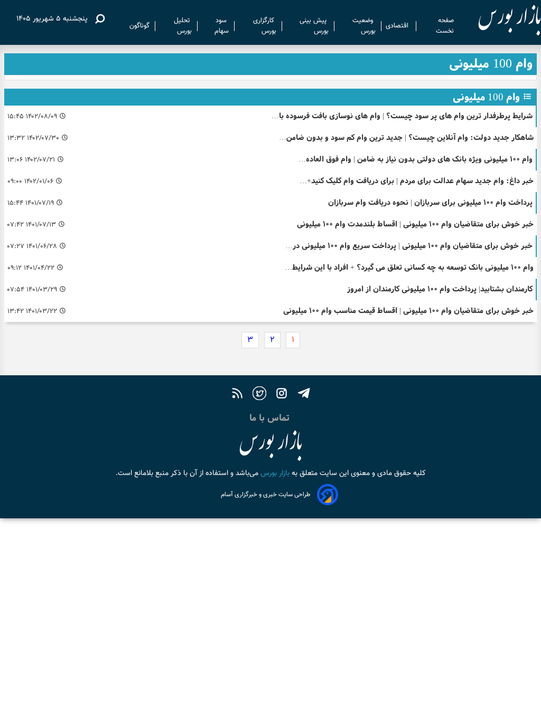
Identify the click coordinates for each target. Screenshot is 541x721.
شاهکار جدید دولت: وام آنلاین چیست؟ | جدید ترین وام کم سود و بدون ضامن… (406, 137)
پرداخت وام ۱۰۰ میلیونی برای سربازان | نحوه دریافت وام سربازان (430, 202)
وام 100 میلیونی (486, 97)
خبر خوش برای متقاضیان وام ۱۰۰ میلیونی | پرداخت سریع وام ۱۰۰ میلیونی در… (409, 245)
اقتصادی (398, 26)
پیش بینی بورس (314, 25)
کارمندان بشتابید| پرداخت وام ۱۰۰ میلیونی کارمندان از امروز (440, 289)
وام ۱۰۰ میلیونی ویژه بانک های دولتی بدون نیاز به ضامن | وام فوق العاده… (416, 159)
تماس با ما (270, 418)
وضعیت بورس (364, 25)
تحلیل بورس (183, 25)
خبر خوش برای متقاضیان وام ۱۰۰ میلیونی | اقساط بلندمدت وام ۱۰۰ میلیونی (415, 224)
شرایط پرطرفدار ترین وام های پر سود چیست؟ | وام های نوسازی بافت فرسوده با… (402, 115)
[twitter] (259, 394)
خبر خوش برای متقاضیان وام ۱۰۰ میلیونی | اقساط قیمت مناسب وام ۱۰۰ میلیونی (408, 310)
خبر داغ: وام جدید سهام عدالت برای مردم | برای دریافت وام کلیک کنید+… (417, 180)
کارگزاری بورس (264, 25)
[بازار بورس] (500, 20)
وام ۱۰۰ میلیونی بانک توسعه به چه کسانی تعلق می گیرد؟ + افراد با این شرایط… (409, 267)
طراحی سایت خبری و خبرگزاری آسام (266, 494)
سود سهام (221, 25)
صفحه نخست (445, 25)
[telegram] (304, 394)
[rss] (237, 394)
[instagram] (281, 394)
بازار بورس (274, 473)
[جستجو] (100, 19)
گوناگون (139, 26)
